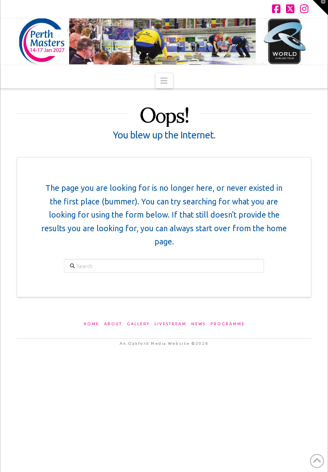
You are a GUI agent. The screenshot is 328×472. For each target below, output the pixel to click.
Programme (227, 324)
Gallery (138, 324)
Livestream (170, 324)
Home (91, 324)
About (113, 324)
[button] (164, 80)
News (198, 324)
